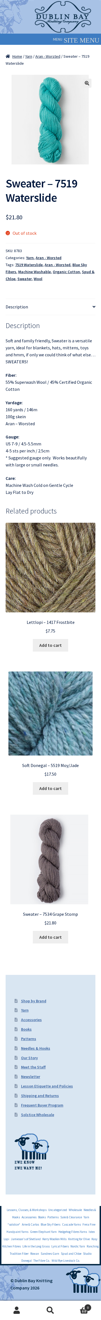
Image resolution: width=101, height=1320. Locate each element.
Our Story (29, 1057)
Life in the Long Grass (36, 1246)
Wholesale (75, 1210)
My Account (17, 1310)
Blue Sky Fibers (50, 1224)
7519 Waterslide (29, 264)
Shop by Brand (33, 1000)
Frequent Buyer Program (42, 1105)
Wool (38, 278)
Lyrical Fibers (60, 1246)
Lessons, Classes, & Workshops (27, 1210)
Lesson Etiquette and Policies (47, 1086)
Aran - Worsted (47, 56)
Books (26, 1029)
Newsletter (30, 1076)
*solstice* (14, 1224)
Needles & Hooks (35, 1048)
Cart (78, 1306)
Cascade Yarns (71, 1224)
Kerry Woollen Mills (54, 1239)
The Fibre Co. (41, 1261)
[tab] (50, 307)
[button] (57, 39)
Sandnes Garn (50, 1254)
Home (17, 56)
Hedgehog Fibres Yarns (72, 1232)
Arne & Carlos (30, 1224)
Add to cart (50, 645)
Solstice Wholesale (37, 1114)
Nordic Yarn (77, 1246)
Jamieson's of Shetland (26, 1239)
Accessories (31, 1019)
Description (17, 307)
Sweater (24, 278)
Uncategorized (57, 1210)
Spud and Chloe (71, 1254)
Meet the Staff (33, 1067)
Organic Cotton (66, 271)
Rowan (34, 1254)
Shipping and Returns (40, 1095)
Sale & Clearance (71, 1217)
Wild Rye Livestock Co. (66, 1261)
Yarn (28, 56)
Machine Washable (34, 271)
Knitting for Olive (79, 1239)
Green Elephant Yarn (43, 1232)
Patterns (28, 1038)
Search (50, 1310)
